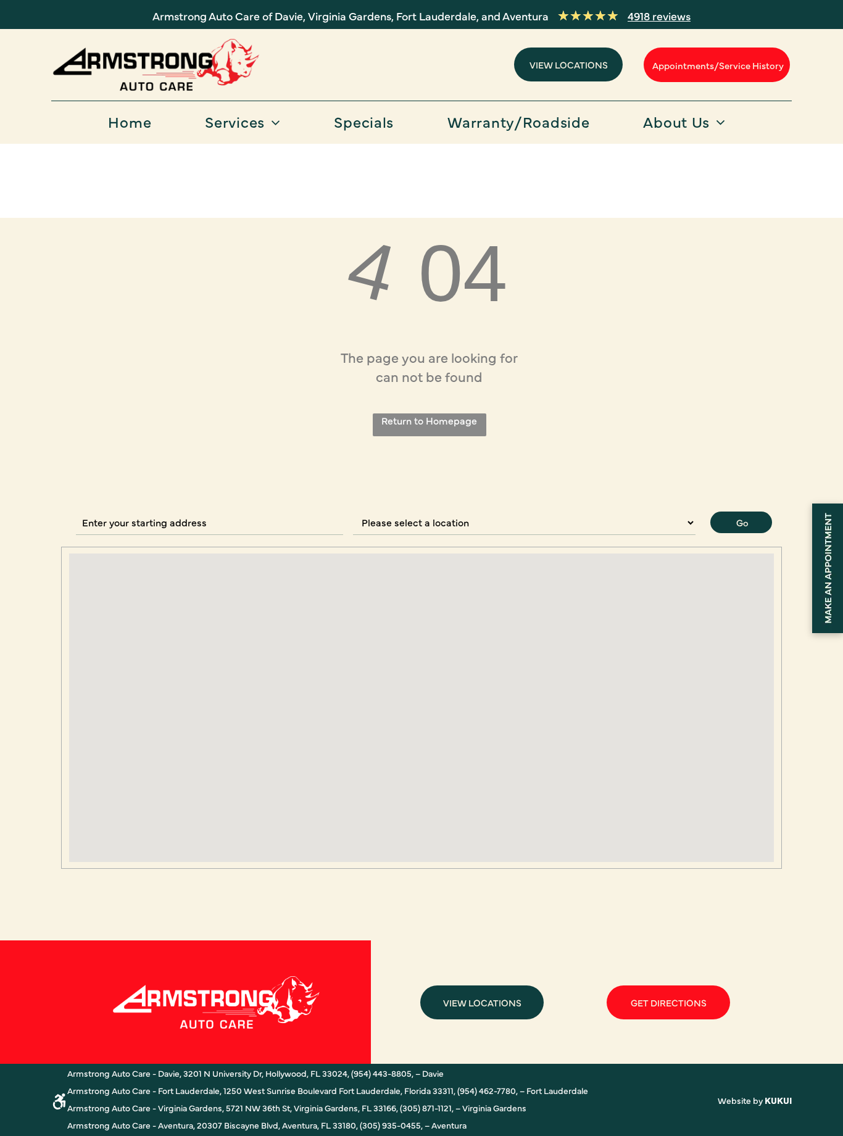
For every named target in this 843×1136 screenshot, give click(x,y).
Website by (740, 1100)
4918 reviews (659, 15)
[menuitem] (134, 125)
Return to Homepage (429, 420)
